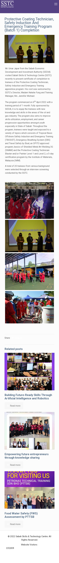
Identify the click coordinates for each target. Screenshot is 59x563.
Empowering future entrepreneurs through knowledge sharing (27, 456)
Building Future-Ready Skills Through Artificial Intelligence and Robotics (28, 396)
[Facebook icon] (25, 552)
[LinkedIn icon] (28, 552)
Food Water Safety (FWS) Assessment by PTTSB (21, 515)
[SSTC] (7, 6)
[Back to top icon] (53, 557)
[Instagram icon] (33, 552)
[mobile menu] (55, 4)
